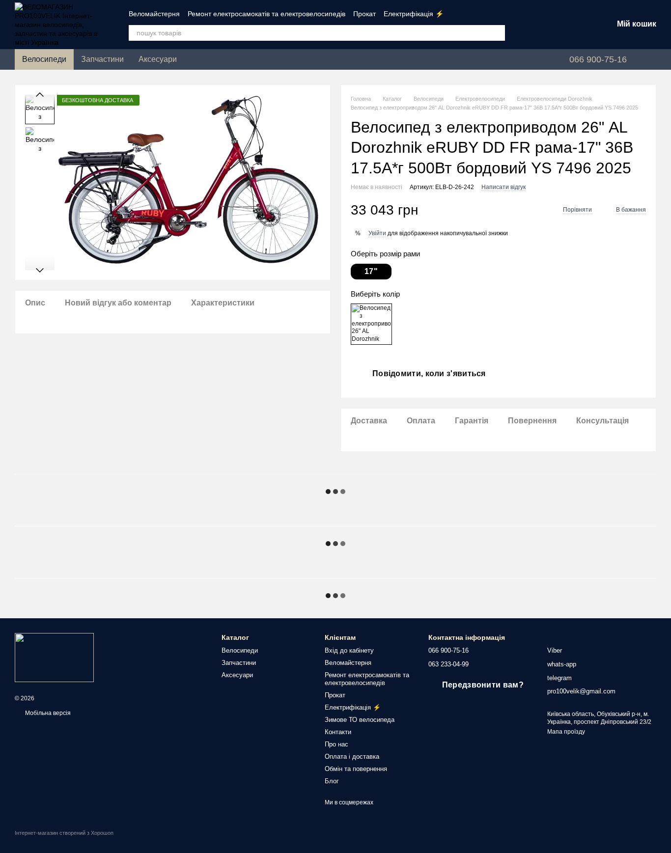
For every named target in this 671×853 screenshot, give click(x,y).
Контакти (338, 732)
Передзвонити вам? (483, 685)
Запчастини (102, 59)
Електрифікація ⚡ (414, 14)
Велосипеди (44, 59)
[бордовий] (371, 324)
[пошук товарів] (497, 33)
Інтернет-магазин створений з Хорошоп (64, 833)
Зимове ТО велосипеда (359, 719)
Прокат (364, 14)
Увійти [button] (377, 233)
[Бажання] (554, 24)
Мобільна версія (47, 713)
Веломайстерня (154, 14)
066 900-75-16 (598, 59)
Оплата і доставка (352, 756)
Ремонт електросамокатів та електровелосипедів (266, 14)
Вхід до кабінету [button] (349, 650)
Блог (332, 781)
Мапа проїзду (566, 731)
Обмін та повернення (356, 768)
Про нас (336, 744)
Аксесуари (158, 59)
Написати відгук (503, 187)
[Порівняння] (528, 24)
